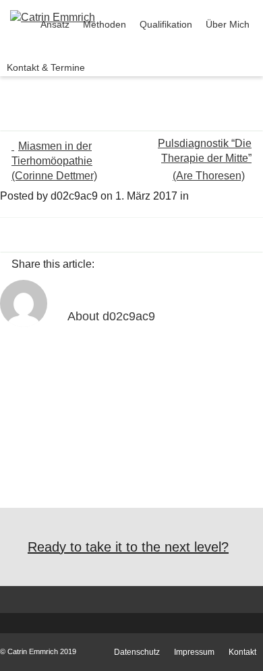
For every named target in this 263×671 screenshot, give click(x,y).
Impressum (194, 652)
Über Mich (228, 24)
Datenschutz (137, 652)
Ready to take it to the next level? (128, 546)
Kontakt (242, 652)
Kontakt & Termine (46, 67)
